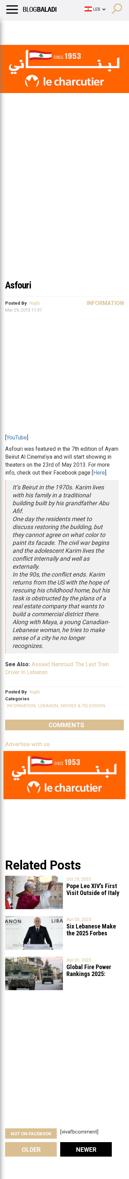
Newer (86, 1149)
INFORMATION (21, 705)
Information (105, 303)
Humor (44, 29)
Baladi (94, 29)
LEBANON (48, 705)
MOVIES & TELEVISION (83, 705)
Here (99, 472)
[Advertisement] (64, 207)
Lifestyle (15, 29)
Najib (35, 303)
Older (31, 1149)
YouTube (17, 437)
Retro (69, 29)
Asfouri (18, 285)
